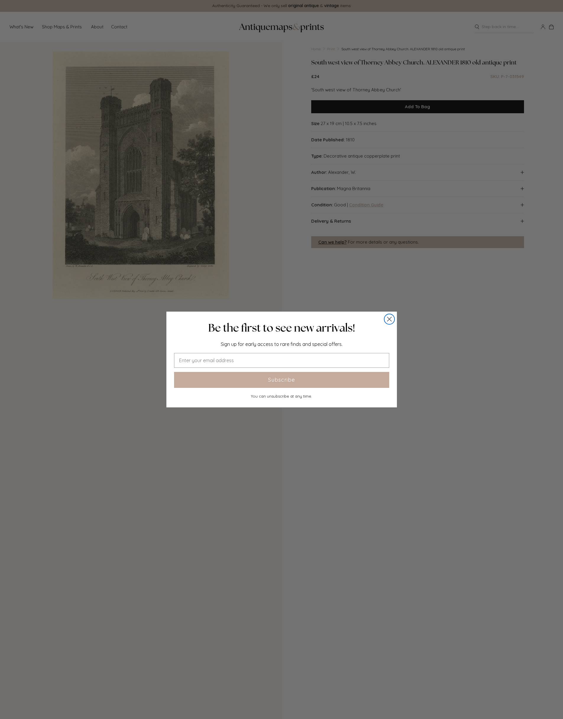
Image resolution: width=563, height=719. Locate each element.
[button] (282, 327)
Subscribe (281, 379)
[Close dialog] (389, 319)
